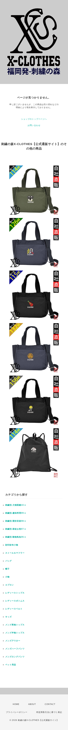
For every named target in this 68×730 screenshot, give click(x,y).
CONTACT (50, 704)
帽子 (7, 569)
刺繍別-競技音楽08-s (15, 521)
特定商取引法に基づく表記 (49, 712)
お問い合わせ (34, 125)
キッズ (8, 617)
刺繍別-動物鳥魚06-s (15, 537)
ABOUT (32, 704)
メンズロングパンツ (15, 657)
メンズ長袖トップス (15, 625)
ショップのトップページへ (34, 119)
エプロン (9, 585)
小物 (7, 577)
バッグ (8, 561)
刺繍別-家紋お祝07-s (15, 529)
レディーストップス (15, 593)
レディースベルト (13, 609)
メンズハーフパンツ (15, 649)
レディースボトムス (15, 601)
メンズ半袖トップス (15, 633)
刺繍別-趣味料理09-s (15, 513)
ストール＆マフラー (15, 553)
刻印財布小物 (11, 545)
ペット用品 (10, 664)
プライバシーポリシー (16, 712)
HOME (16, 704)
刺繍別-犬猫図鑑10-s (15, 505)
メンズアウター (12, 641)
